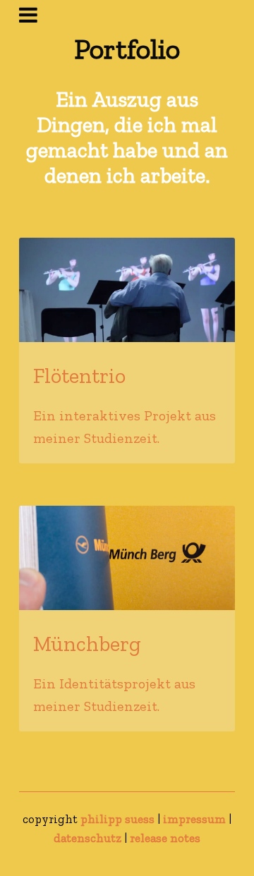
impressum (194, 819)
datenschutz (87, 838)
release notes (165, 838)
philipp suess (117, 819)
